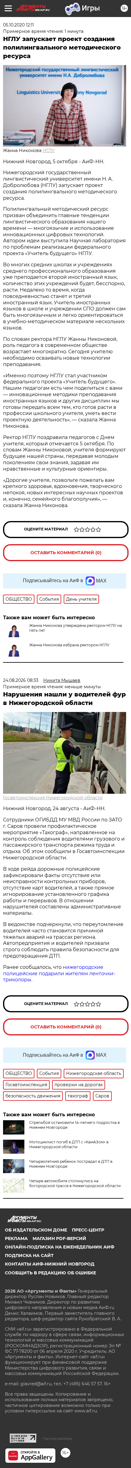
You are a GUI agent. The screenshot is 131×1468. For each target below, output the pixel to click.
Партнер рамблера (57, 1438)
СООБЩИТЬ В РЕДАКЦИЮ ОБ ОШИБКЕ (50, 1273)
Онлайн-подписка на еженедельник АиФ (59, 1247)
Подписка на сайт (29, 1255)
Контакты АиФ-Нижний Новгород (49, 1264)
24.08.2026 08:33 (20, 680)
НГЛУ (49, 150)
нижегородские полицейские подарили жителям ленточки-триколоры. (59, 973)
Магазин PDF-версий (59, 1238)
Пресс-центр (88, 1230)
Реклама (16, 1238)
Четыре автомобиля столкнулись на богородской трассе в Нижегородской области (75, 1183)
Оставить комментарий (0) (65, 552)
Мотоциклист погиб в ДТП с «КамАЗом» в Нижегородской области (68, 1144)
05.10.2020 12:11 (18, 25)
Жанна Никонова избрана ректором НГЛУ (69, 645)
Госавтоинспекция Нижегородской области (53, 797)
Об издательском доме (36, 1230)
